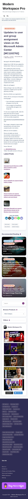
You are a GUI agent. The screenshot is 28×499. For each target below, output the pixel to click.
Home (3, 18)
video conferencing (7, 426)
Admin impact (7, 224)
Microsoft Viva (6, 449)
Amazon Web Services (8, 432)
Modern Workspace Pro (14, 6)
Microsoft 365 (18, 241)
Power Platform (14, 451)
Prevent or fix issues (18, 416)
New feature (12, 411)
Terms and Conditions (7, 473)
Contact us (4, 468)
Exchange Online (8, 241)
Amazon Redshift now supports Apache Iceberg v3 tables (13, 181)
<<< (10, 149)
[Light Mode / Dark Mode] (4, 16)
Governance (16, 409)
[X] (9, 218)
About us (4, 466)
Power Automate (16, 449)
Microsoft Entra (18, 444)
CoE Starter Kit (6, 406)
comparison (14, 406)
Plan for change (7, 416)
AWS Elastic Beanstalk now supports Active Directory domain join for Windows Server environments (13, 210)
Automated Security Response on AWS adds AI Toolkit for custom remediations (13, 167)
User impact (18, 423)
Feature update (15, 224)
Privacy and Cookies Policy (8, 471)
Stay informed (7, 226)
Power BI (5, 451)
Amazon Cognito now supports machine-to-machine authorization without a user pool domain (12, 195)
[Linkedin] (6, 218)
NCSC (4, 411)
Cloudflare (19, 432)
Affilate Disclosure (6, 475)
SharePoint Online (7, 454)
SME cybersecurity (7, 421)
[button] (23, 303)
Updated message (15, 226)
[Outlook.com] (12, 218)
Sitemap (4, 477)
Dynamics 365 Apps (7, 434)
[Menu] (7, 15)
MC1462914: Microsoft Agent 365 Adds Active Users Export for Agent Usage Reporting (13, 291)
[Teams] (21, 218)
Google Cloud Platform (8, 437)
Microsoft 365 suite (10, 28)
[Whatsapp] (18, 218)
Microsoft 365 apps (9, 243)
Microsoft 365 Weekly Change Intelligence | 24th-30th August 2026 (14, 249)
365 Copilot (5, 404)
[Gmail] (15, 218)
